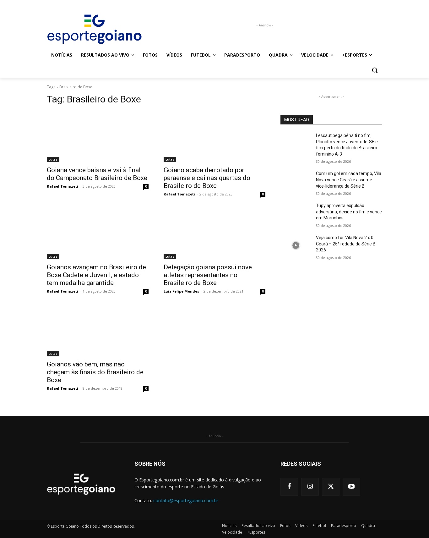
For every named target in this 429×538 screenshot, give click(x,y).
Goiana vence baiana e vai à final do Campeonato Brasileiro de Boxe (97, 174)
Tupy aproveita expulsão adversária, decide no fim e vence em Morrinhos (349, 211)
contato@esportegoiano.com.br (185, 500)
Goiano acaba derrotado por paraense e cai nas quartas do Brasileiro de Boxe (207, 177)
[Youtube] (351, 487)
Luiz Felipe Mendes (181, 291)
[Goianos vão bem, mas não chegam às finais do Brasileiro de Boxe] (98, 330)
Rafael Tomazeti (62, 186)
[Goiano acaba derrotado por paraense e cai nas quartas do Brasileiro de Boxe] (214, 136)
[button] (374, 70)
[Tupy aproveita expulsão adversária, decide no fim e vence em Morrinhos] (295, 213)
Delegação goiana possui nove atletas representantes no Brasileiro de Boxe (208, 275)
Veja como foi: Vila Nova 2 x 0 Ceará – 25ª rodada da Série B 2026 (346, 243)
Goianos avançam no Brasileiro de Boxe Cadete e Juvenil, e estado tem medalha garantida (96, 275)
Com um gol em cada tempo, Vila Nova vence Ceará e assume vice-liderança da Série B (348, 179)
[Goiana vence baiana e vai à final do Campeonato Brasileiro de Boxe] (98, 136)
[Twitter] (330, 487)
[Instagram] (310, 487)
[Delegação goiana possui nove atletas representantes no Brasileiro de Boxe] (214, 233)
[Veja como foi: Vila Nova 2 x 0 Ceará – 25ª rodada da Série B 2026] (295, 245)
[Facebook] (289, 487)
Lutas (53, 159)
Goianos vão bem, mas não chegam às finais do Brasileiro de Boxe (95, 372)
